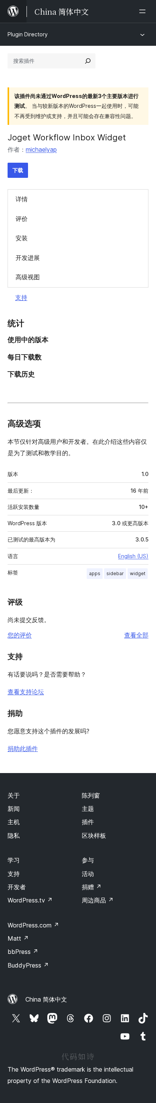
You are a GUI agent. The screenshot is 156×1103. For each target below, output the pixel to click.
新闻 (14, 808)
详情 (22, 199)
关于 (14, 795)
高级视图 (28, 277)
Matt (18, 938)
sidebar (115, 573)
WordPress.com (33, 925)
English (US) (133, 556)
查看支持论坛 (26, 691)
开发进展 (28, 257)
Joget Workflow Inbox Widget (67, 137)
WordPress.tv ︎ (30, 900)
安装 (22, 238)
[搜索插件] (87, 60)
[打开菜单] (144, 11)
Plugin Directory (28, 34)
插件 (88, 822)
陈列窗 (91, 795)
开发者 (17, 887)
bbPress (23, 951)
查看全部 (136, 635)
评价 (22, 218)
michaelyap (41, 149)
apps (94, 573)
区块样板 (94, 835)
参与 (88, 860)
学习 (14, 860)
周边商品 (98, 900)
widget (137, 573)
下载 (17, 170)
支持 (21, 297)
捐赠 (91, 887)
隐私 (14, 835)
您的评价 (20, 635)
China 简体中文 (46, 999)
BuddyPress (28, 965)
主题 (88, 808)
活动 (88, 873)
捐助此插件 (23, 748)
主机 (14, 822)
